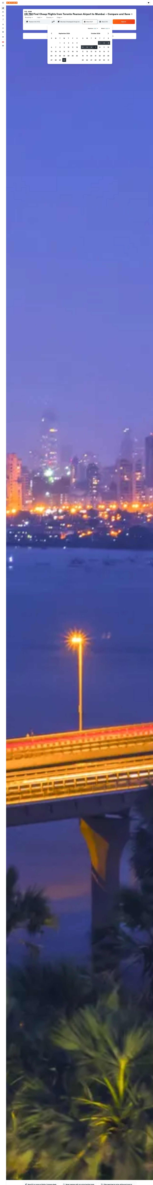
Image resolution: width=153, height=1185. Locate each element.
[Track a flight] (3, 28)
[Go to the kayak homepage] (11, 3)
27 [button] (51, 60)
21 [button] (55, 56)
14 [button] (55, 51)
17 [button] (68, 51)
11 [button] (72, 47)
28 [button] (55, 60)
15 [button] (60, 51)
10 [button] (68, 47)
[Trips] (3, 37)
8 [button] (99, 47)
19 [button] (77, 51)
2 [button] (64, 43)
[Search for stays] (3, 12)
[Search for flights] (3, 8)
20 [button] (51, 56)
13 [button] (51, 51)
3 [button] (68, 43)
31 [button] (108, 60)
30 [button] (64, 60)
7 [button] (55, 47)
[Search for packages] (3, 19)
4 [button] (72, 43)
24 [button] (68, 56)
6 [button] (51, 47)
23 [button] (64, 56)
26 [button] (77, 56)
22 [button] (60, 56)
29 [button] (60, 60)
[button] (3, 3)
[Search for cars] (3, 15)
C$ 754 (28, 14)
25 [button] (72, 56)
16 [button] (64, 51)
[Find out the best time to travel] (3, 32)
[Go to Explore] (3, 24)
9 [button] (64, 47)
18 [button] (72, 51)
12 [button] (77, 47)
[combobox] (29, 17)
